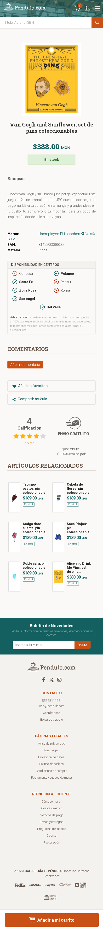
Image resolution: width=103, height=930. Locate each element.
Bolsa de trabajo (51, 719)
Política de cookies (51, 764)
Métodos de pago (51, 815)
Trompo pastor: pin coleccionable (34, 488)
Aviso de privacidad (51, 743)
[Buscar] (97, 22)
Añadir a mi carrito (55, 920)
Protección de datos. (51, 757)
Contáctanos (51, 713)
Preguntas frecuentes (51, 829)
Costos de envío (51, 808)
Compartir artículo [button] (32, 399)
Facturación (52, 842)
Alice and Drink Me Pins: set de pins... (79, 568)
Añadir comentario (25, 364)
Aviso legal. (51, 750)
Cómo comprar (51, 801)
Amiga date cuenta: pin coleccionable (34, 528)
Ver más (90, 233)
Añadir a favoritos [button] (32, 386)
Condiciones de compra (51, 771)
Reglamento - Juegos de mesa (51, 777)
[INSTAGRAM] (59, 679)
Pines (43, 250)
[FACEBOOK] (43, 679)
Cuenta (52, 835)
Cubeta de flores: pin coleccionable (78, 488)
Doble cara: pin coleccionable (34, 565)
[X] (51, 679)
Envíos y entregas (51, 822)
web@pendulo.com (51, 706)
